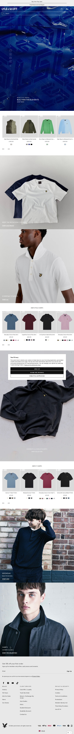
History (4, 689)
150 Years (5, 693)
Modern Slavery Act (61, 703)
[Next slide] (8, 149)
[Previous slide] (3, 149)
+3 (36, 340)
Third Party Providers (61, 706)
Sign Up (69, 671)
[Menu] (71, 9)
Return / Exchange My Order (27, 697)
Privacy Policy (36, 676)
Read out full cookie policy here (32, 365)
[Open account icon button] (66, 9)
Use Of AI (58, 709)
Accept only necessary (37, 372)
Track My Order (25, 693)
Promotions (58, 699)
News (4, 699)
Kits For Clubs (6, 696)
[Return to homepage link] (9, 9)
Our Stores (5, 703)
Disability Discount (25, 711)
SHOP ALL (5, 299)
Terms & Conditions (61, 696)
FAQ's (21, 704)
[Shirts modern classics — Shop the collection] (37, 619)
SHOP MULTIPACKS (8, 225)
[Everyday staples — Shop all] (37, 266)
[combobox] (69, 732)
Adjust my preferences (37, 376)
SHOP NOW (5, 579)
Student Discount (25, 708)
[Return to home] (4, 726)
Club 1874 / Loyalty (26, 689)
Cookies (57, 693)
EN (68, 732)
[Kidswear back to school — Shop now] (37, 546)
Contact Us (23, 714)
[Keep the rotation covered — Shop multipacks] (37, 192)
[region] (37, 367)
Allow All (37, 369)
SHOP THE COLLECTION (9, 652)
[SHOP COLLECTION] (37, 405)
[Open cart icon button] (62, 9)
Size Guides (23, 701)
